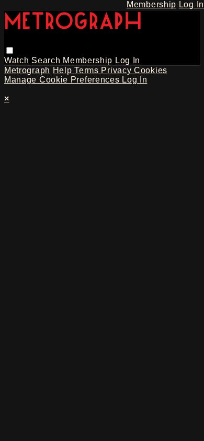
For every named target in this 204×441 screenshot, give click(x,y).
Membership (87, 60)
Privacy (117, 70)
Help (64, 70)
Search (47, 60)
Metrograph (27, 70)
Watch (16, 60)
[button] (9, 50)
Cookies (150, 70)
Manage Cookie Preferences (63, 79)
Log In (127, 60)
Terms (87, 70)
